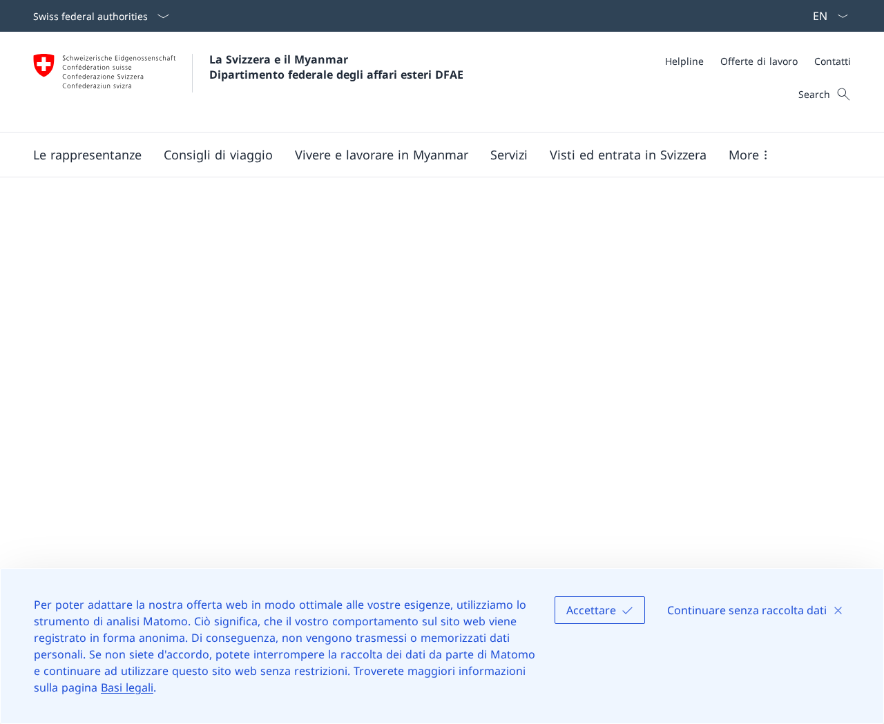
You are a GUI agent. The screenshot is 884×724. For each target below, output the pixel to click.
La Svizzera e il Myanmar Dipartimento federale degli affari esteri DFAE (336, 67)
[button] (87, 155)
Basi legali (127, 687)
